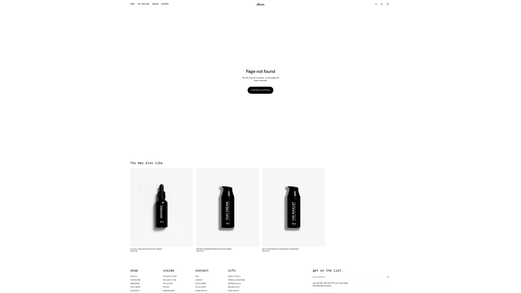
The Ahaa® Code (169, 280)
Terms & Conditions (236, 280)
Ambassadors (168, 291)
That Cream (135, 287)
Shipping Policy (234, 283)
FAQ (196, 276)
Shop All (134, 276)
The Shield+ (135, 291)
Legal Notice (233, 291)
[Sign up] (388, 277)
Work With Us (201, 291)
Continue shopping (260, 90)
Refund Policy (234, 287)
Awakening (134, 283)
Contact (199, 280)
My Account (200, 287)
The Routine (135, 280)
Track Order (200, 283)
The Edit (166, 287)
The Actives (168, 283)
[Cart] (388, 4)
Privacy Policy (234, 276)
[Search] (376, 4)
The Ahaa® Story (170, 276)
